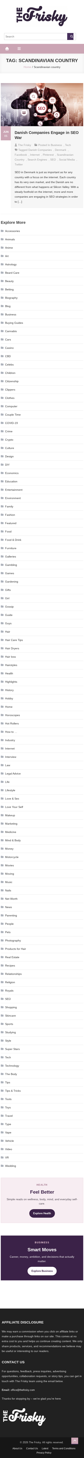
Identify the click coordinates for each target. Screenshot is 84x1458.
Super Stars (12, 1049)
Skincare (10, 1015)
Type (8, 1124)
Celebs (9, 364)
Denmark (60, 149)
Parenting (11, 915)
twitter (19, 164)
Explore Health (42, 1213)
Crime (9, 431)
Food (8, 531)
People (9, 923)
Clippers (10, 389)
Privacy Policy (44, 1452)
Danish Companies (40, 149)
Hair (7, 631)
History (9, 690)
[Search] (70, 36)
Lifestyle (10, 790)
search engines (37, 159)
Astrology (11, 264)
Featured (10, 523)
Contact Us (32, 1448)
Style (8, 1040)
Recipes (10, 965)
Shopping (11, 1007)
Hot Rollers (12, 723)
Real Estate (12, 957)
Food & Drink (13, 539)
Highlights (11, 681)
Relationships (13, 973)
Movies (9, 865)
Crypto (9, 439)
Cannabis (11, 331)
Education (11, 481)
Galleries (10, 556)
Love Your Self (14, 806)
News (8, 907)
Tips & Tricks (13, 1090)
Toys (8, 1107)
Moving (9, 873)
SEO (53, 159)
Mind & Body (13, 840)
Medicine (10, 832)
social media (67, 159)
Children (10, 372)
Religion (10, 982)
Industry (10, 740)
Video (8, 1149)
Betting (9, 289)
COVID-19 (11, 423)
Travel (9, 1115)
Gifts (8, 589)
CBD (8, 356)
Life (7, 781)
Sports (9, 1024)
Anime (9, 247)
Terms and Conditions (63, 1448)
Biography (11, 297)
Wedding (10, 1165)
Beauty (9, 281)
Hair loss (10, 656)
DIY (7, 464)
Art (7, 256)
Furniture (10, 548)
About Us (17, 1448)
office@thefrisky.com (23, 1390)
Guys (8, 623)
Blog (8, 306)
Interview (10, 756)
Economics (12, 473)
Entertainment (13, 489)
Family (9, 506)
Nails (8, 890)
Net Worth (11, 898)
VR (7, 1157)
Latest (45, 1448)
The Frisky (24, 145)
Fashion (10, 514)
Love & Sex (12, 798)
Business (56, 145)
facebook (21, 154)
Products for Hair (15, 948)
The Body (11, 1074)
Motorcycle (12, 857)
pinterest (48, 154)
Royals (9, 990)
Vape (8, 1132)
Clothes (9, 397)
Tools (8, 1099)
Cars (8, 339)
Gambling (11, 564)
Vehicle (9, 1140)
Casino (9, 347)
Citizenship (12, 381)
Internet (10, 748)
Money (9, 848)
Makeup (10, 815)
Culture (9, 448)
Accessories (12, 231)
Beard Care (12, 272)
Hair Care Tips (14, 640)
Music (8, 882)
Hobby (9, 698)
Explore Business (42, 1271)
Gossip (9, 606)
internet (35, 154)
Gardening (11, 581)
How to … (11, 731)
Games (9, 573)
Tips (7, 1082)
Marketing (11, 823)
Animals (10, 239)
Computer (11, 406)
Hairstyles (11, 665)
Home (9, 706)
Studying (10, 1032)
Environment (13, 498)
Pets (8, 932)
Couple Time (13, 414)
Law (7, 765)
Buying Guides (14, 322)
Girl (7, 598)
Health (9, 673)
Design (9, 456)
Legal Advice (13, 773)
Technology (12, 1065)
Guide (9, 615)
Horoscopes (12, 715)
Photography (13, 940)
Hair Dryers (12, 648)
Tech (68, 145)
